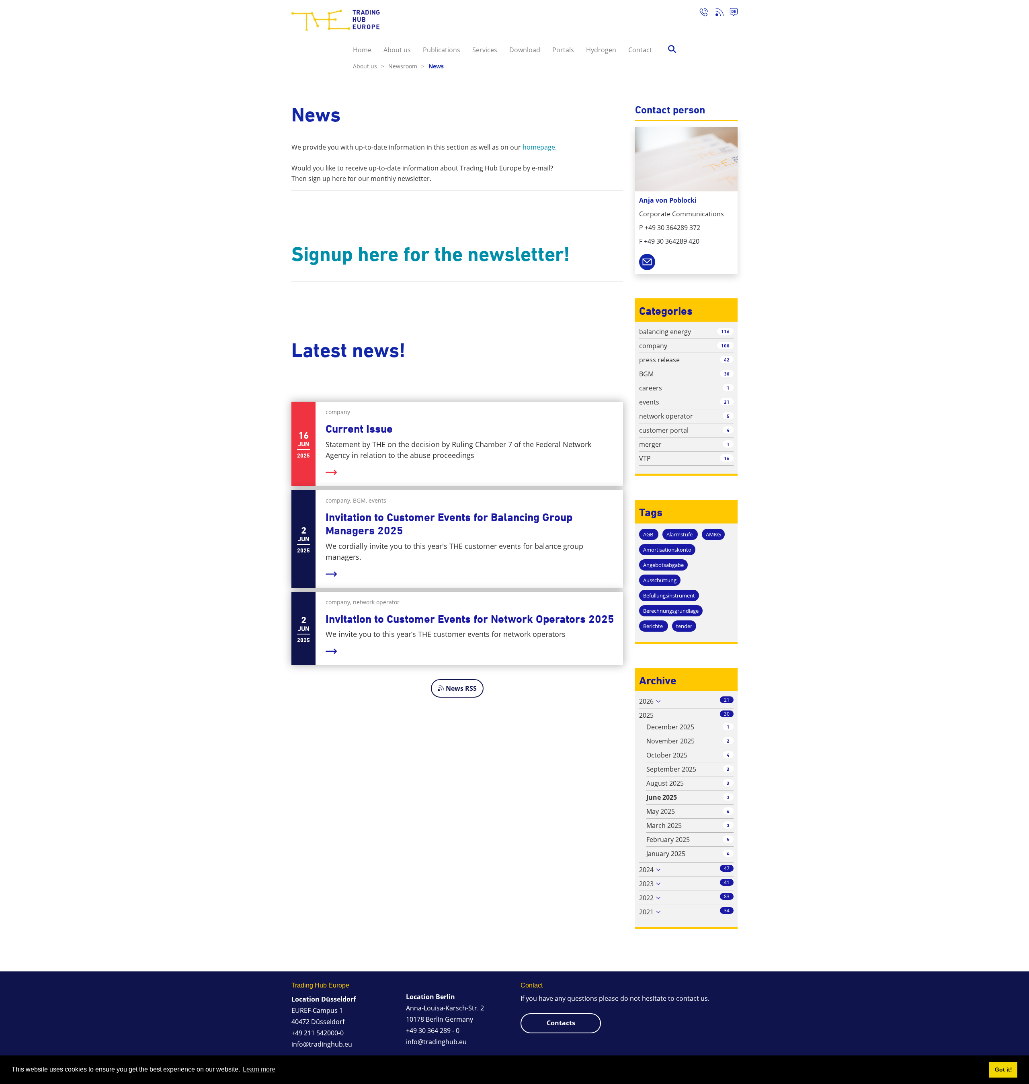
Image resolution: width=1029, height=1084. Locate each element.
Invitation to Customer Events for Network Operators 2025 (470, 619)
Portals (563, 49)
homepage (539, 147)
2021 (646, 911)
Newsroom (406, 66)
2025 (646, 715)
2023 (646, 883)
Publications (441, 49)
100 (725, 346)
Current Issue (359, 428)
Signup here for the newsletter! (430, 254)
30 (727, 374)
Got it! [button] (1003, 1069)
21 (727, 402)
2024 (646, 869)
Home (362, 49)
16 (727, 458)
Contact (640, 49)
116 (725, 331)
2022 (646, 897)
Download (524, 49)
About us (397, 49)
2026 (646, 701)
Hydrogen (601, 49)
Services (484, 49)
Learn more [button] (259, 1069)
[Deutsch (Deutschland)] (731, 13)
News (436, 66)
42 (727, 360)
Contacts (561, 1022)
